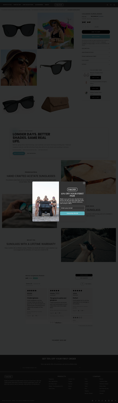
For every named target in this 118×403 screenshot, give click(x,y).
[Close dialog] (84, 183)
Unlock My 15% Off (72, 213)
